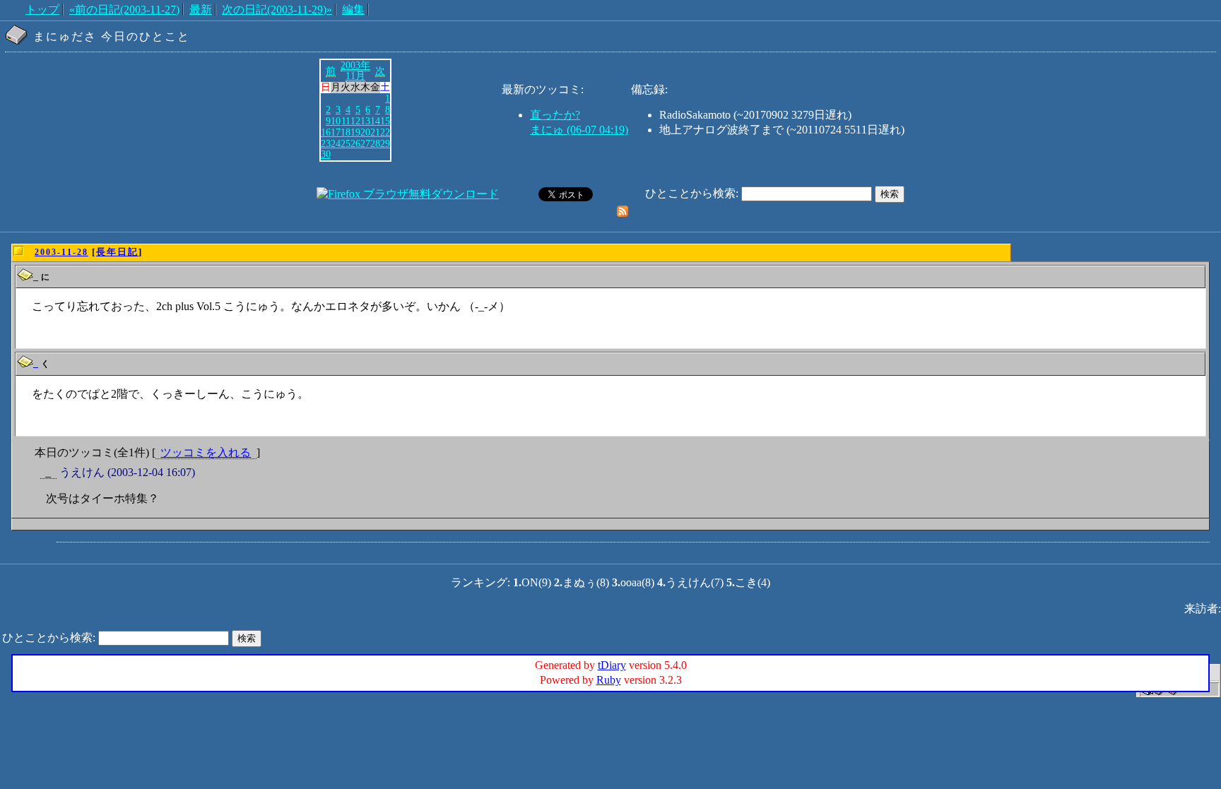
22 (385, 132)
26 (355, 143)
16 (326, 132)
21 (375, 132)
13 (365, 120)
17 (336, 132)
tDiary (612, 665)
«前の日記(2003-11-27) (124, 10)
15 (385, 120)
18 (345, 132)
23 (326, 143)
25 (345, 143)
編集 (353, 10)
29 (385, 143)
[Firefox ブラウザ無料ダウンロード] (408, 194)
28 (375, 143)
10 (336, 120)
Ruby (608, 680)
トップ (42, 10)
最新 (200, 10)
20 (365, 132)
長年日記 (117, 252)
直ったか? (555, 115)
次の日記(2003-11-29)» (277, 10)
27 (365, 143)
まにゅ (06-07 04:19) (579, 130)
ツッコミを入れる (205, 452)
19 (355, 132)
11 (345, 120)
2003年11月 (355, 70)
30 (326, 154)
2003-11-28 (61, 252)
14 (375, 120)
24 (336, 143)
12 (355, 120)
